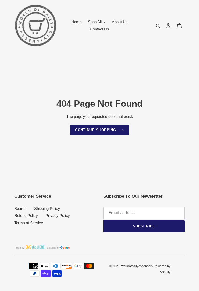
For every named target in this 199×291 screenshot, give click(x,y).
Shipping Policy (47, 208)
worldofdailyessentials (137, 266)
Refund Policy (26, 215)
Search (20, 208)
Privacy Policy (58, 215)
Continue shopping (95, 130)
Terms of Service (28, 223)
